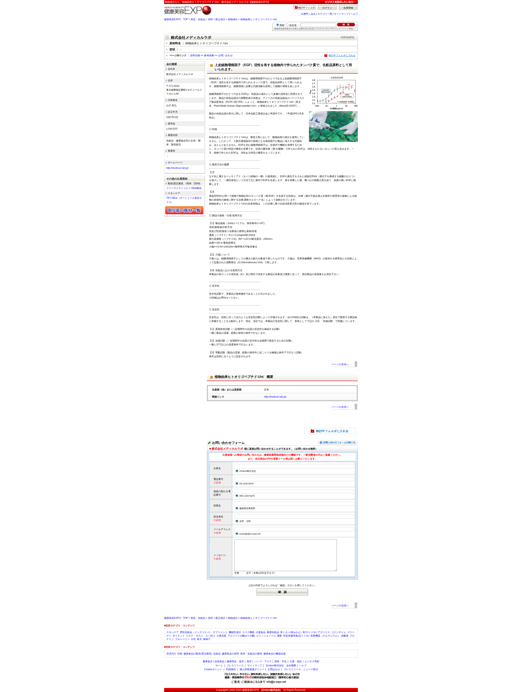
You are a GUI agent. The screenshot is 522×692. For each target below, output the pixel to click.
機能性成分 (235, 632)
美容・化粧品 (198, 19)
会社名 (293, 25)
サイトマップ (341, 13)
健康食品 (207, 661)
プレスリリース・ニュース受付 (301, 669)
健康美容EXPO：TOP (176, 19)
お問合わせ (274, 669)
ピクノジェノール (266, 635)
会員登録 (348, 7)
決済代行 (171, 653)
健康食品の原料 (230, 653)
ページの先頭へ (340, 364)
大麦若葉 (221, 635)
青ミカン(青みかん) (290, 632)
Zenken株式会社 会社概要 (281, 665)
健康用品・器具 (235, 661)
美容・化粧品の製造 (251, 653)
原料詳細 (195, 55)
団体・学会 (280, 661)
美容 (249, 661)
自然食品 (220, 661)
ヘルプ (354, 13)
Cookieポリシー (213, 669)
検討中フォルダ (306, 7)
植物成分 (233, 19)
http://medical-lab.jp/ (275, 396)
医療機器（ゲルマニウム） (325, 635)
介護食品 (260, 632)
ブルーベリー (182, 639)
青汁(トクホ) (309, 632)
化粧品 (217, 653)
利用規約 (231, 669)
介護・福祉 (296, 661)
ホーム (219, 665)
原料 (210, 19)
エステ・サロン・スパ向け (200, 635)
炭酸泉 (344, 635)
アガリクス (324, 632)
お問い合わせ (225, 55)
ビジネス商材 (312, 661)
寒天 (199, 639)
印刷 (179, 653)
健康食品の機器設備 (274, 653)
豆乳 (193, 639)
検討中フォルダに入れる (341, 55)
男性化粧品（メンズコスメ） (196, 632)
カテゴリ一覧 (324, 13)
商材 (282, 25)
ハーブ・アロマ (263, 661)
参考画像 (209, 55)
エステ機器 (248, 632)
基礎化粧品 (273, 632)
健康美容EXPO (250, 690)
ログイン (327, 7)
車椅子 (206, 639)
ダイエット (179, 635)
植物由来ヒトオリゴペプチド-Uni (258, 19)
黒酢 (279, 635)
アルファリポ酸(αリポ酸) (241, 635)
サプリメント (220, 632)
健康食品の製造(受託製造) (198, 653)
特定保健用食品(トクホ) (296, 635)
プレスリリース (235, 665)
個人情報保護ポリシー (252, 669)
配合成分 (220, 19)
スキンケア (172, 632)
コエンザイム (338, 632)
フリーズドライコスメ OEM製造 (184, 188)
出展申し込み (308, 13)
